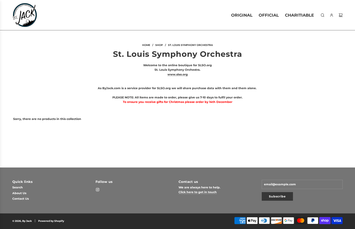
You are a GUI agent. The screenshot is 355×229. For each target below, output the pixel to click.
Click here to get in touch (198, 192)
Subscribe (277, 196)
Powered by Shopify (51, 220)
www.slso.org (177, 74)
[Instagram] (97, 189)
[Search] (322, 15)
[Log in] (331, 15)
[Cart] (340, 15)
